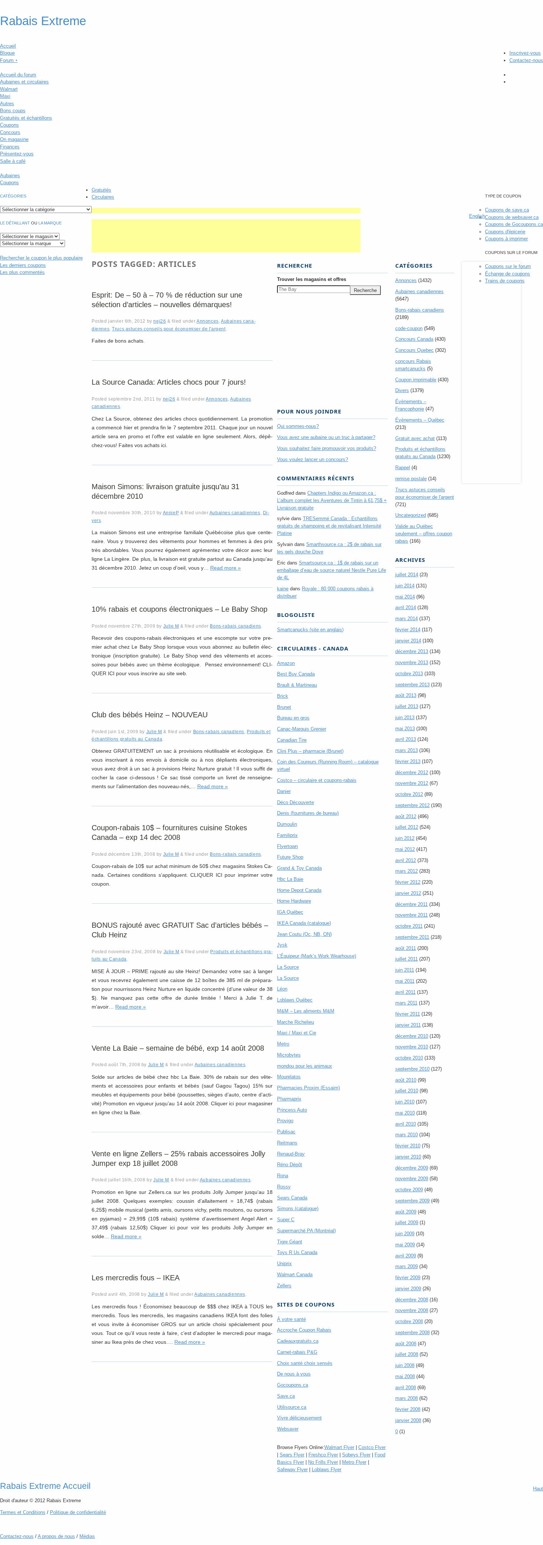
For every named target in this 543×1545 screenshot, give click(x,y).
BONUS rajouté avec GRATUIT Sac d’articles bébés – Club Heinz (180, 930)
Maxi (5, 96)
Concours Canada (414, 339)
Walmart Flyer (339, 1447)
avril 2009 (405, 1256)
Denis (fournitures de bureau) (308, 813)
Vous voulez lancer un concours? (312, 459)
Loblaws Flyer (326, 1469)
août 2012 (405, 816)
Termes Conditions (22, 1512)
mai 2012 (405, 849)
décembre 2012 (411, 772)
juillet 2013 (406, 706)
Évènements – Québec (419, 420)
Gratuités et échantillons (26, 118)
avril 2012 (405, 860)
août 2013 (405, 695)
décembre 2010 (411, 1036)
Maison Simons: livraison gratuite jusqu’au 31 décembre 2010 (165, 491)
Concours (10, 132)
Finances (10, 147)
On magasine (14, 139)
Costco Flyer (372, 1447)
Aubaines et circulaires (24, 82)
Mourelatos (289, 1076)
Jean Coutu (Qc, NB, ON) (304, 934)
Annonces (208, 321)
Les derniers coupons (23, 265)
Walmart (9, 89)
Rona (282, 1175)
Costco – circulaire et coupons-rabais (316, 780)
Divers (402, 390)
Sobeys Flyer (356, 1455)
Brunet (284, 707)
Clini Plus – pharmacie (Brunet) (310, 751)
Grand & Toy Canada (299, 868)
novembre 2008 (411, 1310)
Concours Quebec (414, 350)
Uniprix (284, 1263)
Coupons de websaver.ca (512, 217)
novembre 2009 (411, 1178)
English (477, 216)
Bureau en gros (293, 718)
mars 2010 (406, 1134)
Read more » (225, 568)
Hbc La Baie (290, 879)
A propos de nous (56, 1536)
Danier (284, 791)
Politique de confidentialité (78, 1512)
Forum (9, 60)
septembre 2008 (412, 1332)
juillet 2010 (406, 1090)
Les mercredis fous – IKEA (136, 1278)
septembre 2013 (412, 684)
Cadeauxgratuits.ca (297, 1341)
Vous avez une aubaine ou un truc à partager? (326, 437)
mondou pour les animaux (304, 1066)
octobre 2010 (409, 1058)
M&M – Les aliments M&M (305, 1011)
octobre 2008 (409, 1321)
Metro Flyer (354, 1462)
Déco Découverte (295, 802)
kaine (282, 588)
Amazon (286, 663)
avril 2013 (405, 739)
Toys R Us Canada (297, 1252)
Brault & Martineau (297, 685)
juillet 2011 (406, 959)
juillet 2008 (406, 1354)
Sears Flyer (292, 1455)
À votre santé (291, 1319)
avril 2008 (405, 1387)
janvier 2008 (408, 1420)
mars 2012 (406, 871)
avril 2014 (405, 607)
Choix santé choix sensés (304, 1363)
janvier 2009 (408, 1288)
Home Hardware (294, 901)
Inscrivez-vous (525, 53)
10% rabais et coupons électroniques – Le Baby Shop (179, 609)
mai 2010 (405, 1113)
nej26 (159, 321)
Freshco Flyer (323, 1455)
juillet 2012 (406, 827)
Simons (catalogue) (297, 1208)
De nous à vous (294, 1374)
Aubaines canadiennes (234, 512)
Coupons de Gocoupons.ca (514, 224)
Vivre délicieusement (299, 1418)
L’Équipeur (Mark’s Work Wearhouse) (316, 956)
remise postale (411, 478)
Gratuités (101, 190)
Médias (87, 1536)
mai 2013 (405, 728)
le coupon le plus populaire (41, 258)
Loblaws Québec (295, 1000)
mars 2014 (406, 618)
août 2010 (405, 1080)
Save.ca (286, 1396)
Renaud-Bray (291, 1154)
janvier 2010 (408, 1157)
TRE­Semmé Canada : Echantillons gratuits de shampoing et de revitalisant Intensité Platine (329, 526)
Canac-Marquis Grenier (301, 729)
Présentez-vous (17, 154)
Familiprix (287, 835)
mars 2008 (406, 1398)
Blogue (7, 53)
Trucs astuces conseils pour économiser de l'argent (168, 328)
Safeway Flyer (292, 1469)
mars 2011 (406, 1003)
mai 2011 (404, 981)
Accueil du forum (18, 75)
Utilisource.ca (291, 1407)
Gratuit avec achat (415, 438)
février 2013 (407, 761)
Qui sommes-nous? (298, 426)
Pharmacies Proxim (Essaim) (308, 1088)
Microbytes (289, 1055)
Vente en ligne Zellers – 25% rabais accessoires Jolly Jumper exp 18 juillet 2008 (178, 1158)
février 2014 (407, 629)
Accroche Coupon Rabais (304, 1330)
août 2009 (405, 1212)
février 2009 (407, 1277)
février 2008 (407, 1409)
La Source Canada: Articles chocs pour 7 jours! (169, 382)
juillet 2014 (406, 574)
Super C (285, 1219)
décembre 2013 (411, 651)
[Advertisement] (226, 210)
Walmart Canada (295, 1274)
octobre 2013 (409, 673)
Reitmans (287, 1143)
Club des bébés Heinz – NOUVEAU (150, 715)
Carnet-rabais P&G (297, 1352)
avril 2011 (405, 992)
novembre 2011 (411, 915)
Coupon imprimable (415, 379)
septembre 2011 (412, 937)
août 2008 (405, 1343)
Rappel (402, 467)
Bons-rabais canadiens (235, 626)
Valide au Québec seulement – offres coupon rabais (423, 533)
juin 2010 (404, 1102)
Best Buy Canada (296, 674)
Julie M (171, 626)
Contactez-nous (526, 60)
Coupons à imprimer (506, 238)
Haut (538, 1488)
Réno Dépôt (289, 1164)
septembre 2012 (412, 805)
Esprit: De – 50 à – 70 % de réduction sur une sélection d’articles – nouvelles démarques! (167, 300)
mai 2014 (405, 597)
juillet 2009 (406, 1222)
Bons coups (12, 110)
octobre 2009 (409, 1189)
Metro (283, 1044)
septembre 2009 (412, 1201)
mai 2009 (405, 1244)
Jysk (282, 945)
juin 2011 (404, 970)
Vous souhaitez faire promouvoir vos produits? (326, 448)
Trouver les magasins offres (311, 279)
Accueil (8, 46)
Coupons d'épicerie (505, 231)
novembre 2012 (411, 783)
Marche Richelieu (295, 1022)
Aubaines (10, 175)
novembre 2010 (411, 1047)
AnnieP (171, 512)
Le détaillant (15, 223)
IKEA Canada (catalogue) (304, 923)
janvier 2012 (408, 893)
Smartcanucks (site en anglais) (310, 629)
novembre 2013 (411, 662)
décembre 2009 (411, 1168)
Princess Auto (292, 1110)
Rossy (284, 1186)
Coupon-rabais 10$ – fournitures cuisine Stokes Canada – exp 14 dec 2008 (169, 832)
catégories (13, 196)
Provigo (285, 1120)
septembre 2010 (412, 1069)
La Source (288, 967)
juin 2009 (404, 1233)
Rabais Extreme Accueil (45, 1486)
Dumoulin (287, 824)
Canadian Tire (292, 740)
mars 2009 (406, 1266)
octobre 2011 (409, 926)
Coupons (9, 125)
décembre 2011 (411, 904)
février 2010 (407, 1146)
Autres (7, 103)
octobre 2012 (409, 794)
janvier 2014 (408, 640)
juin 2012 (404, 838)
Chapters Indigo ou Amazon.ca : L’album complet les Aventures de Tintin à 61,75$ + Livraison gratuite (332, 500)
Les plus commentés (22, 272)
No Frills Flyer (323, 1462)
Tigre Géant (289, 1241)
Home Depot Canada (299, 890)
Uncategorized (410, 515)
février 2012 (407, 882)
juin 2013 (404, 717)
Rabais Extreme (43, 21)
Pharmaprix (289, 1099)
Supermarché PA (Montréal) (306, 1230)
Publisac (286, 1131)
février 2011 (407, 1014)
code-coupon (409, 328)
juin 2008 (404, 1365)
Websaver (287, 1429)
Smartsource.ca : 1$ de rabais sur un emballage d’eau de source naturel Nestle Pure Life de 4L (331, 570)
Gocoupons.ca (292, 1385)
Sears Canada (292, 1198)
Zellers (284, 1285)
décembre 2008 (411, 1299)
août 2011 (405, 948)
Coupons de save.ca (507, 210)
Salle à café (12, 161)
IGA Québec (290, 912)
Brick (282, 696)
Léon (282, 989)
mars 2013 (406, 750)
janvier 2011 (408, 1025)
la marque (50, 223)
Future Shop (290, 857)
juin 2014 (404, 585)
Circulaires (103, 197)
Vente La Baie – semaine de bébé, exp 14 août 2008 (178, 1048)
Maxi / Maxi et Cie (296, 1033)
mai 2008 (405, 1376)
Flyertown (287, 846)
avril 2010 (405, 1124)
